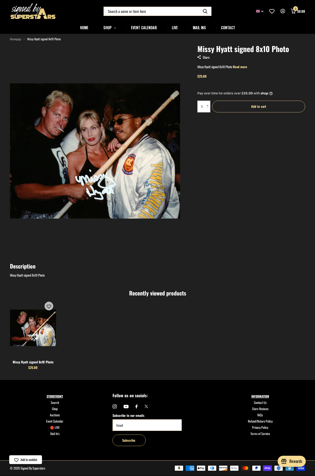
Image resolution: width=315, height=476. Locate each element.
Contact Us (260, 402)
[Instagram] (115, 406)
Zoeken (205, 11)
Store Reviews (260, 408)
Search (55, 402)
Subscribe (129, 440)
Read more (240, 66)
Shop (55, 408)
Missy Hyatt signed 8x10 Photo (33, 361)
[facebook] (136, 406)
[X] (146, 406)
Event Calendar (54, 421)
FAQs (260, 414)
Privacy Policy (260, 427)
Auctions (55, 414)
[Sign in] (282, 11)
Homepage (15, 39)
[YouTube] (126, 406)
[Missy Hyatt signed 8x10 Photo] (33, 327)
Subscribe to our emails (128, 415)
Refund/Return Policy (260, 421)
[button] (209, 102)
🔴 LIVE (55, 427)
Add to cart (258, 106)
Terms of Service (260, 433)
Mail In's (54, 433)
